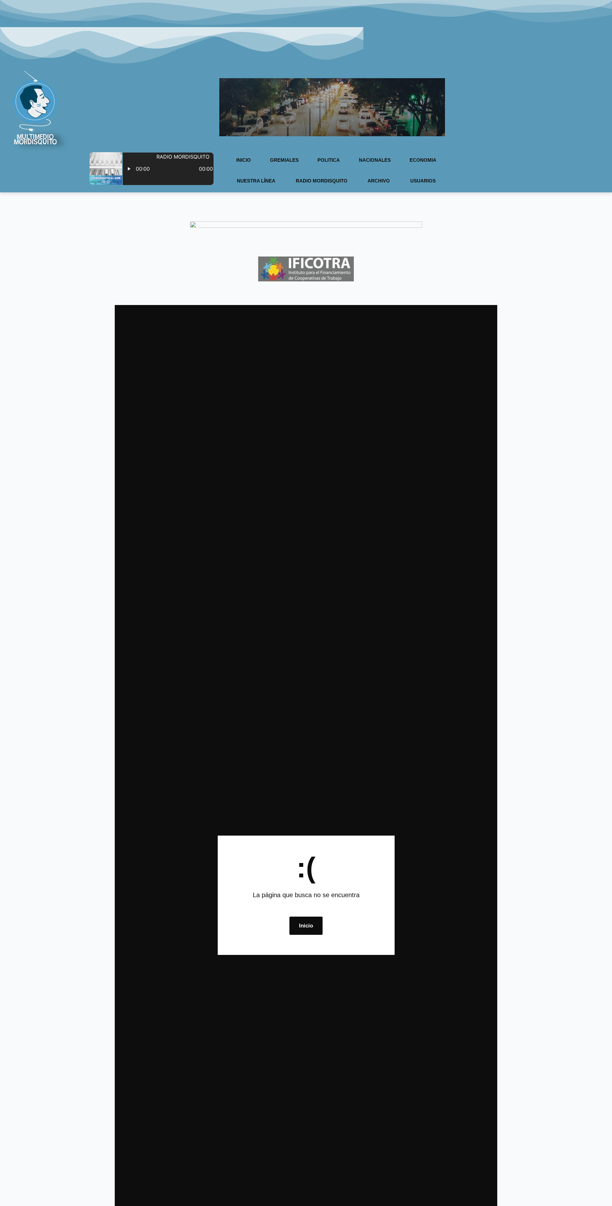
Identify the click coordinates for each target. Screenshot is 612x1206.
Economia (423, 160)
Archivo (379, 180)
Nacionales (375, 160)
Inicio (243, 160)
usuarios (423, 180)
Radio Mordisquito (321, 180)
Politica (328, 160)
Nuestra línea (256, 180)
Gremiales (284, 160)
